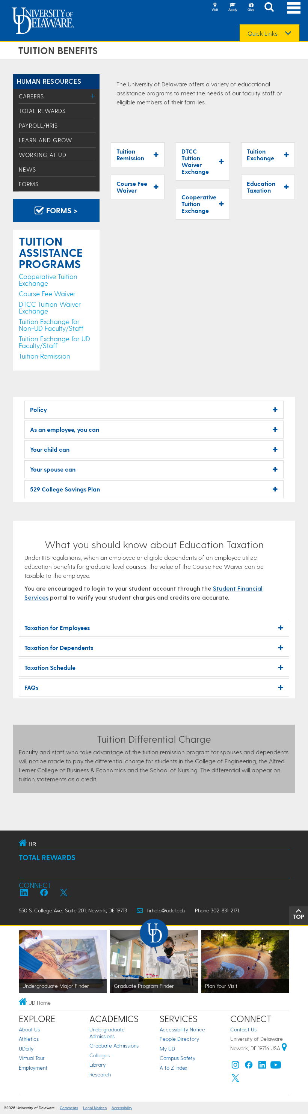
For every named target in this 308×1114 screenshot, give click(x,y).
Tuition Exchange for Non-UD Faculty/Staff (51, 324)
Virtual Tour (32, 1058)
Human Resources (49, 81)
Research (100, 1074)
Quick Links (263, 33)
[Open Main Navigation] (293, 8)
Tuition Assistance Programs (51, 252)
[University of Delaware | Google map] (284, 1048)
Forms (29, 184)
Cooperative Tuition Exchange (48, 279)
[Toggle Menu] (93, 96)
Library (97, 1064)
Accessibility (122, 1108)
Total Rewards (42, 110)
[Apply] (233, 7)
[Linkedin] (262, 1066)
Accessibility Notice (182, 1029)
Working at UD (42, 154)
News (27, 169)
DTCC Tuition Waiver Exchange (50, 307)
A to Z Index (173, 1067)
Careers (31, 96)
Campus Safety (177, 1058)
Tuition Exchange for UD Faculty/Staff (54, 342)
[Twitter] (235, 1079)
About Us (29, 1029)
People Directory (179, 1039)
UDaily (26, 1048)
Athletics (29, 1039)
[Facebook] (248, 1066)
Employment (33, 1067)
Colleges (99, 1055)
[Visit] (214, 7)
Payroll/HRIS (38, 125)
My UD (167, 1048)
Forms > (61, 210)
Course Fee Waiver (47, 293)
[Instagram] (235, 1066)
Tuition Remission (44, 356)
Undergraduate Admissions (107, 1032)
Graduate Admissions (114, 1045)
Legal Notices (95, 1108)
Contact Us (243, 1029)
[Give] (251, 7)
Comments (69, 1108)
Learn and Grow (45, 140)
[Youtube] (275, 1066)
